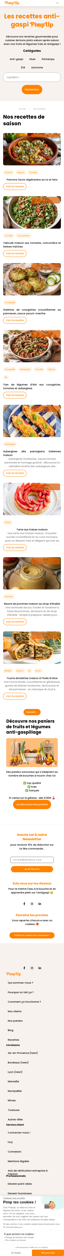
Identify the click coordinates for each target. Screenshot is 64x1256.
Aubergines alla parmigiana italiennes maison (32, 453)
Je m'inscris (32, 869)
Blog (10, 1030)
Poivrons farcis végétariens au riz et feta (32, 179)
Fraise (8, 522)
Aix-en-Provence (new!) (23, 1053)
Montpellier (15, 1091)
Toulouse (13, 1110)
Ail (6, 377)
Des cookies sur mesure (16, 1240)
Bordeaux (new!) (18, 1062)
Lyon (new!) (15, 1072)
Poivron (8, 172)
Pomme (9, 596)
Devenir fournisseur (20, 1193)
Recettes (13, 1040)
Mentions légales (18, 1161)
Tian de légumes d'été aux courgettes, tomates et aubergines (32, 386)
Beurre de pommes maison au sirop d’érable (32, 604)
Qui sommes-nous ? (20, 983)
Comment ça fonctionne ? (24, 1002)
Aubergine (25, 369)
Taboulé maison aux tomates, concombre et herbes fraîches (32, 244)
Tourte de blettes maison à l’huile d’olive (32, 678)
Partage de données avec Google (20, 1237)
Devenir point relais (20, 1184)
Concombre (23, 235)
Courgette (10, 302)
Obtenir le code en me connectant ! (32, 935)
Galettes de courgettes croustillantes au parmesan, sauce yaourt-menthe (32, 311)
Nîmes (12, 1100)
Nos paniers (15, 1021)
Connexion (14, 1151)
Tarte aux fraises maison (32, 529)
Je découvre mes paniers (32, 804)
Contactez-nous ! (19, 1132)
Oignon (20, 172)
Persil (38, 670)
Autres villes (15, 1119)
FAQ (10, 1142)
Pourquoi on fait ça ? (21, 992)
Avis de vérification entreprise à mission (28, 1171)
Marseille (13, 1081)
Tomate (33, 172)
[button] (57, 3)
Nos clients (15, 1011)
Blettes (8, 670)
